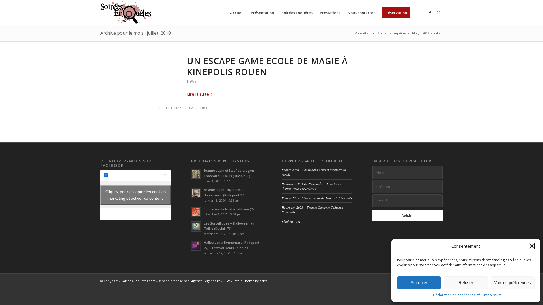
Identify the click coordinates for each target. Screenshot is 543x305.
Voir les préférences (512, 282)
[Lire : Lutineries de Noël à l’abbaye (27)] (196, 212)
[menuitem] (237, 12)
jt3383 (201, 108)
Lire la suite (198, 94)
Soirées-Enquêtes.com (138, 281)
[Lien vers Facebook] (430, 12)
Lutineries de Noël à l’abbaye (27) (229, 209)
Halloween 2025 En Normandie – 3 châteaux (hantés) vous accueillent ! (311, 186)
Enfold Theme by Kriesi (250, 281)
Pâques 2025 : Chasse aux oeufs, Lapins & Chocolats (317, 198)
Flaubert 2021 (291, 221)
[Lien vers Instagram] (438, 12)
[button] (532, 246)
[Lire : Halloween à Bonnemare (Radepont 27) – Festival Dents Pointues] (196, 246)
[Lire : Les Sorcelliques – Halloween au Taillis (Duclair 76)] (196, 226)
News (191, 81)
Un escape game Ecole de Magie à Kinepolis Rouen (267, 66)
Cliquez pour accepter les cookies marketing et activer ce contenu (135, 195)
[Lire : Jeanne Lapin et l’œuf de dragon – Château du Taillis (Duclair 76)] (196, 174)
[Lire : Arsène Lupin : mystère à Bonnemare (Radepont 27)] (196, 193)
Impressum (492, 295)
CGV (226, 281)
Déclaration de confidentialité (456, 295)
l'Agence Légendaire (205, 281)
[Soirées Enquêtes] (126, 12)
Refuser (465, 282)
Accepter (419, 282)
